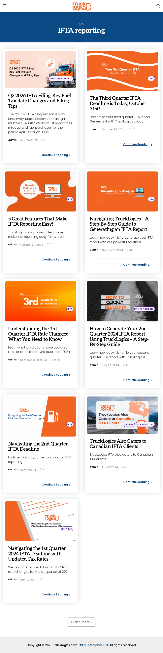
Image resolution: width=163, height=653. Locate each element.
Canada (129, 424)
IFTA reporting (144, 309)
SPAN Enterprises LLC (93, 645)
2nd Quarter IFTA (61, 78)
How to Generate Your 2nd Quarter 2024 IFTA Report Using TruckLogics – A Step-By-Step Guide (119, 337)
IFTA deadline (145, 424)
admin (12, 140)
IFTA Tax (67, 529)
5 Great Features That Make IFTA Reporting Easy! (37, 221)
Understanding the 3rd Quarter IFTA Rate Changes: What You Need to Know (38, 334)
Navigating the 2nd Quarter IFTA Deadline (38, 446)
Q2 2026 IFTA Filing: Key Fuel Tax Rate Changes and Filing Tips (39, 101)
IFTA (151, 78)
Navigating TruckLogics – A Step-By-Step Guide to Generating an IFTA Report (119, 224)
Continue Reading (55, 155)
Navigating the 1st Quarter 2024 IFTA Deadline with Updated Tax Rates (37, 554)
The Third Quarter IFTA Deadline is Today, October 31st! (118, 103)
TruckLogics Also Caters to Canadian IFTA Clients (118, 443)
